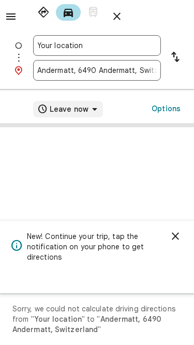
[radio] (43, 12)
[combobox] (97, 45)
